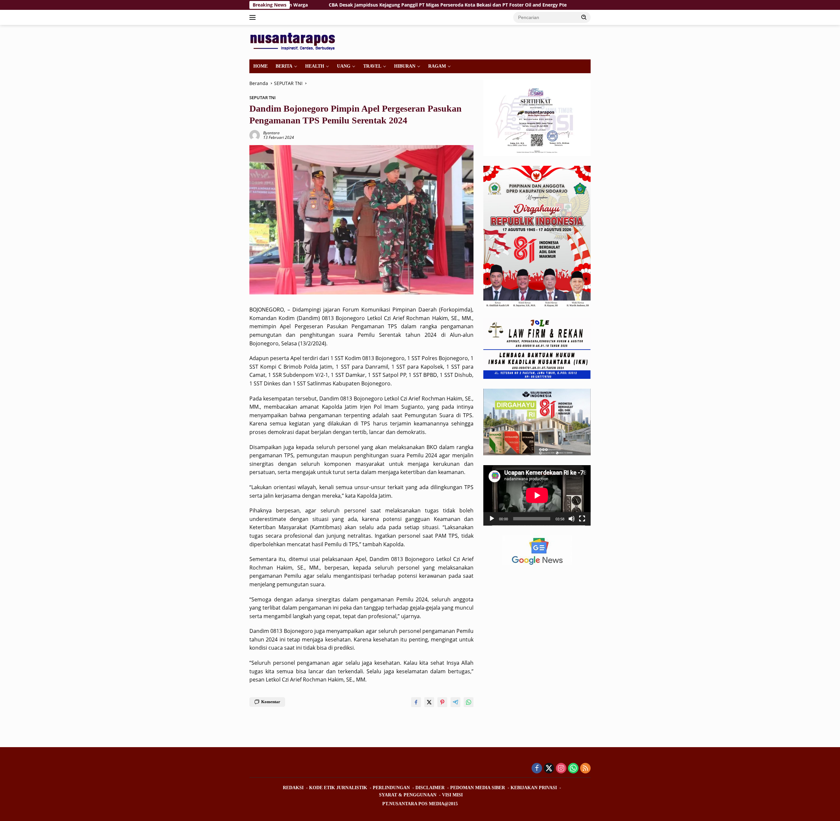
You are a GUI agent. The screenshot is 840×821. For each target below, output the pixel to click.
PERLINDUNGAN (391, 787)
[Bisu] (571, 519)
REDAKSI (293, 787)
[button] (584, 17)
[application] (537, 495)
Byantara (271, 133)
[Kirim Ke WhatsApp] (468, 702)
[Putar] (492, 519)
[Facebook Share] (416, 702)
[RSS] (585, 768)
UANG (343, 66)
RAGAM (437, 66)
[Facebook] (537, 768)
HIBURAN (404, 66)
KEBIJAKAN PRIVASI (534, 787)
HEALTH (314, 66)
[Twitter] (549, 768)
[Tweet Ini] (429, 702)
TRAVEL (372, 66)
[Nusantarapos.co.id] (294, 41)
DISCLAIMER (430, 787)
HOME (260, 66)
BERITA (284, 66)
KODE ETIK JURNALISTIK (338, 787)
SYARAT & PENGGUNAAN (407, 794)
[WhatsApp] (573, 768)
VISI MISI (452, 794)
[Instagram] (561, 768)
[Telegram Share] (455, 702)
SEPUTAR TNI (262, 97)
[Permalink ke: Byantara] (254, 135)
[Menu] (253, 17)
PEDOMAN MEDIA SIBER (477, 787)
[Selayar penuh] (582, 519)
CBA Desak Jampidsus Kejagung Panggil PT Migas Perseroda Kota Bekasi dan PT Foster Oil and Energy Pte (397, 5)
